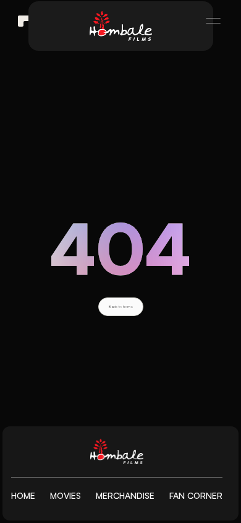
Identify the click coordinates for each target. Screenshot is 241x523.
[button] (207, 21)
